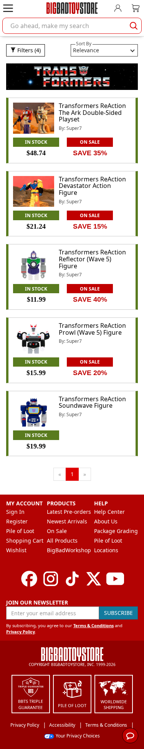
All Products (62, 540)
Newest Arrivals (67, 521)
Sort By (83, 43)
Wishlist (16, 550)
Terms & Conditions (93, 625)
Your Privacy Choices (78, 735)
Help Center (109, 511)
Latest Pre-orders (69, 511)
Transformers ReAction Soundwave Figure (92, 402)
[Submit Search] (134, 26)
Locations (106, 550)
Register (17, 521)
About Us (106, 521)
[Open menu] (8, 8)
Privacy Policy (20, 631)
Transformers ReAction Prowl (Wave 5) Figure (92, 329)
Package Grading (116, 531)
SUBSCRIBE (118, 612)
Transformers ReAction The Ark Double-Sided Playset (92, 112)
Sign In (15, 511)
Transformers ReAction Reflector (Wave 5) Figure (92, 259)
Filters (28, 50)
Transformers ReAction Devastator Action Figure (92, 186)
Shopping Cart (24, 540)
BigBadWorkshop (69, 550)
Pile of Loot (20, 531)
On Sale (57, 531)
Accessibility (62, 725)
